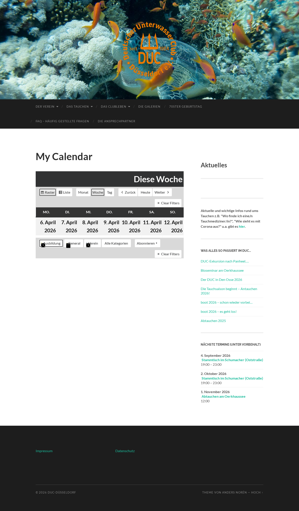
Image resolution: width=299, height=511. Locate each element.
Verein (93, 243)
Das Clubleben (113, 106)
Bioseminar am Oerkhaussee (222, 270)
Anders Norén (234, 492)
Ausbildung (51, 243)
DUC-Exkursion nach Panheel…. (225, 261)
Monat (83, 192)
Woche (97, 192)
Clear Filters (170, 203)
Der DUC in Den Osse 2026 (221, 279)
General (74, 243)
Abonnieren (146, 243)
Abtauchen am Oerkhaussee (224, 396)
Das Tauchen (78, 106)
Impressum (44, 451)
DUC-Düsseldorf (62, 492)
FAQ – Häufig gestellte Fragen (62, 121)
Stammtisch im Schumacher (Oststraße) (232, 360)
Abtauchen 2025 (213, 320)
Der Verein (45, 106)
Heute (145, 192)
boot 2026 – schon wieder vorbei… (227, 302)
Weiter (160, 192)
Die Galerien (149, 106)
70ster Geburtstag (185, 106)
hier (242, 226)
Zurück (130, 192)
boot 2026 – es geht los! (219, 311)
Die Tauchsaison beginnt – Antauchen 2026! (229, 291)
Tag (109, 192)
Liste (64, 193)
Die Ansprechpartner (116, 121)
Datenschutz (125, 451)
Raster (47, 193)
